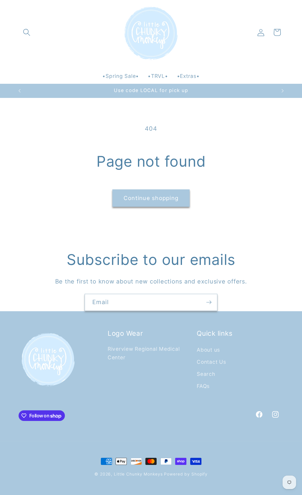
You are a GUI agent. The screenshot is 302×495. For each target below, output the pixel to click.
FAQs (203, 386)
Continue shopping (151, 198)
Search (206, 374)
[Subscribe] (209, 302)
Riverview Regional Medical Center (144, 353)
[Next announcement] (282, 91)
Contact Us (211, 362)
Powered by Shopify (186, 474)
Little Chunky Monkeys (138, 474)
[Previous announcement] (19, 91)
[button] (27, 32)
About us (208, 350)
